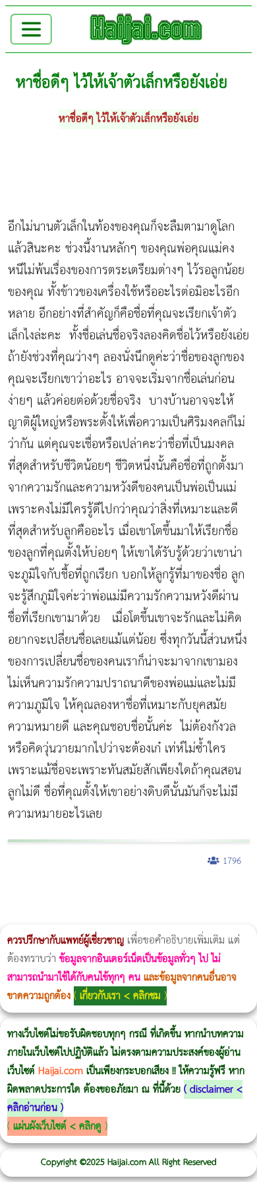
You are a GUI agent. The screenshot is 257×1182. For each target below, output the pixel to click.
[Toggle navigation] (31, 29)
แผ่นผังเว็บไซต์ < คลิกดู (57, 1126)
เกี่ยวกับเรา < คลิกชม (120, 995)
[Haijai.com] (146, 29)
